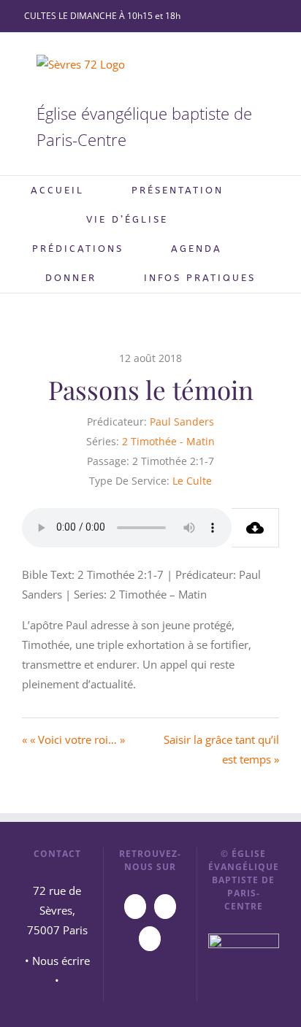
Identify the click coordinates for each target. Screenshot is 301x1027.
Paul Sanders (182, 421)
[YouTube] (135, 906)
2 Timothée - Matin (168, 441)
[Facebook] (165, 906)
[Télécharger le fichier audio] (255, 527)
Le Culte (192, 481)
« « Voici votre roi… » (73, 739)
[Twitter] (150, 938)
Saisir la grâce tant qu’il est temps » (221, 749)
